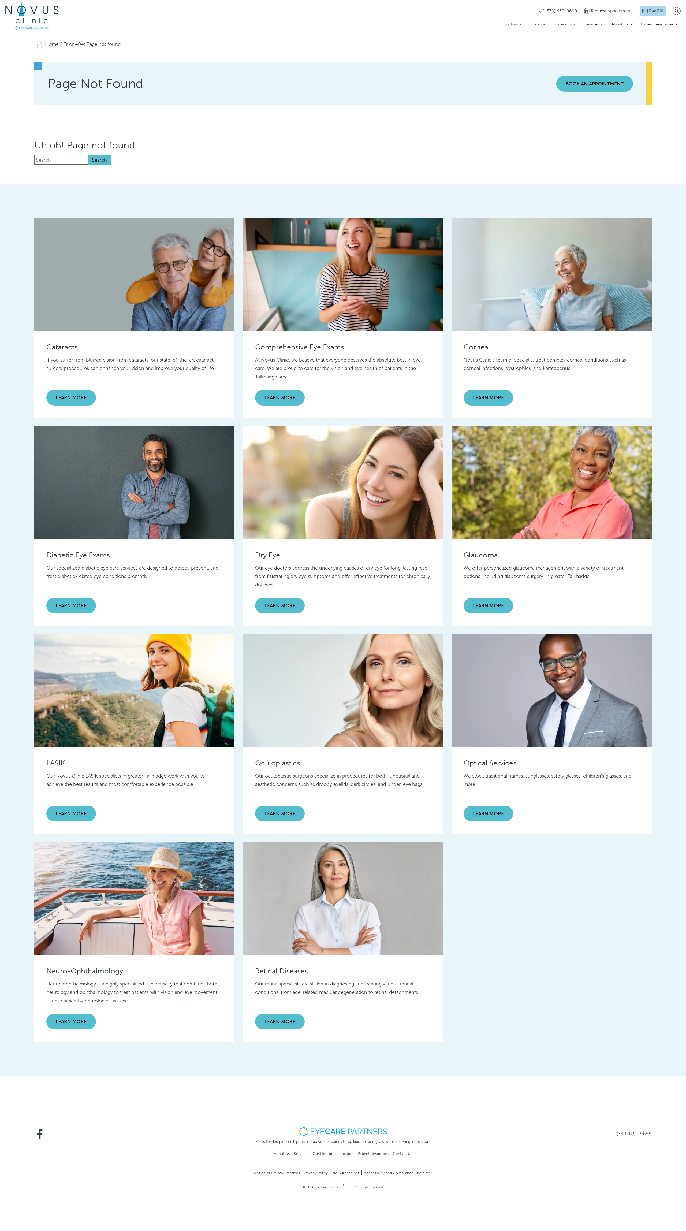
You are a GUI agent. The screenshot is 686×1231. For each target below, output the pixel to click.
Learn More (71, 398)
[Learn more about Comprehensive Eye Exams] (343, 274)
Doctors (511, 24)
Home (52, 44)
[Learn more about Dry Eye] (343, 482)
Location (538, 24)
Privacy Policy (316, 1172)
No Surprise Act (345, 1172)
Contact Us (402, 1153)
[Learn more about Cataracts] (134, 274)
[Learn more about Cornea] (552, 274)
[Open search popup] (677, 11)
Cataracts (563, 24)
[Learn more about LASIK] (134, 690)
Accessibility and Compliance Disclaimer (398, 1172)
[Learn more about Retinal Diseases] (343, 898)
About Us (620, 24)
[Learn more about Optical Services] (552, 690)
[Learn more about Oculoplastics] (343, 690)
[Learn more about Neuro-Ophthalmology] (134, 898)
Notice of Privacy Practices (277, 1172)
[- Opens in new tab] (343, 1131)
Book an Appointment (595, 84)
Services (591, 24)
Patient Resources (657, 24)
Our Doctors (323, 1153)
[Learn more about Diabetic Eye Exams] (134, 482)
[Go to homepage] (32, 16)
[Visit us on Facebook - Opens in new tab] (39, 1134)
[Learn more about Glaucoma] (552, 482)
